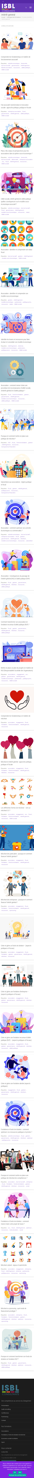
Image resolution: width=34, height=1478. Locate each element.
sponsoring (12, 910)
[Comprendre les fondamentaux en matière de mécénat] (17, 700)
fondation (4, 724)
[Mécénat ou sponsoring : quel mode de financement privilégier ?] (17, 1292)
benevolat (24, 63)
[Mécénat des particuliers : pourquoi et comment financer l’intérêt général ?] (17, 838)
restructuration (13, 1230)
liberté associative (6, 67)
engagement (20, 674)
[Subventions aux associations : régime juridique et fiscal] (17, 466)
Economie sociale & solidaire (9, 1438)
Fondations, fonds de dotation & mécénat (13, 1435)
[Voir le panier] (26, 7)
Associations (5, 1431)
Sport (3, 1442)
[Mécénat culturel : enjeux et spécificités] (17, 1249)
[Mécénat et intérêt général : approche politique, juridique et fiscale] (17, 746)
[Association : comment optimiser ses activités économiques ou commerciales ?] (17, 512)
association (11, 722)
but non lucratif (5, 65)
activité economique (14, 63)
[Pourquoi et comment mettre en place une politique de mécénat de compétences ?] (17, 1159)
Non (20, 1472)
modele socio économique (9, 212)
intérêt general (25, 65)
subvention (29, 541)
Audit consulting (5, 1409)
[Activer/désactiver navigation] (30, 7)
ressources (16, 67)
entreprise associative (14, 111)
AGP (9, 442)
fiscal (23, 111)
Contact (3, 1420)
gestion (20, 256)
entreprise (29, 1182)
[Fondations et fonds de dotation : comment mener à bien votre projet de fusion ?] (17, 1205)
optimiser (29, 1138)
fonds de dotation (18, 394)
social (27, 1186)
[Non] (32, 1470)
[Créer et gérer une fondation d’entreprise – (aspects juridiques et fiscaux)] (17, 975)
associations (11, 674)
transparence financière (8, 447)
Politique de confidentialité (17, 1475)
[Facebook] (3, 1)
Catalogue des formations (14, 17)
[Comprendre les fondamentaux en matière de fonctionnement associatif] (17, 41)
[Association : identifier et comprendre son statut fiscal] (17, 233)
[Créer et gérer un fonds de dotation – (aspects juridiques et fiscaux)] (17, 929)
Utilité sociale (5, 70)
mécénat (20, 346)
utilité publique (25, 67)
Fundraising (4, 1416)
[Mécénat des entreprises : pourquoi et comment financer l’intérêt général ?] (17, 883)
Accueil (3, 17)
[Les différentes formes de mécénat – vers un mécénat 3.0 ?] (17, 792)
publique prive (27, 302)
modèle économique (7, 302)
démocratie (15, 159)
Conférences (5, 1413)
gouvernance (15, 65)
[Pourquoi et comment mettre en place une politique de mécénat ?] (17, 420)
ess (3, 161)
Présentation (5, 1405)
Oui (15, 1472)
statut (27, 212)
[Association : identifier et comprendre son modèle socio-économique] (17, 277)
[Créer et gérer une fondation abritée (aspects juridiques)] (17, 1067)
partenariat (18, 302)
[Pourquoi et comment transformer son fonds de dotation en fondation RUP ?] (17, 1340)
